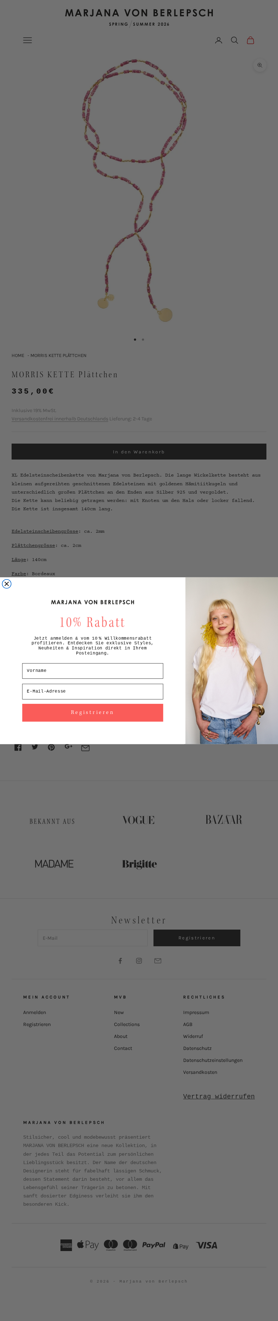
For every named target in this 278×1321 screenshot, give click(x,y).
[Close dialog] (6, 583)
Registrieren (93, 712)
